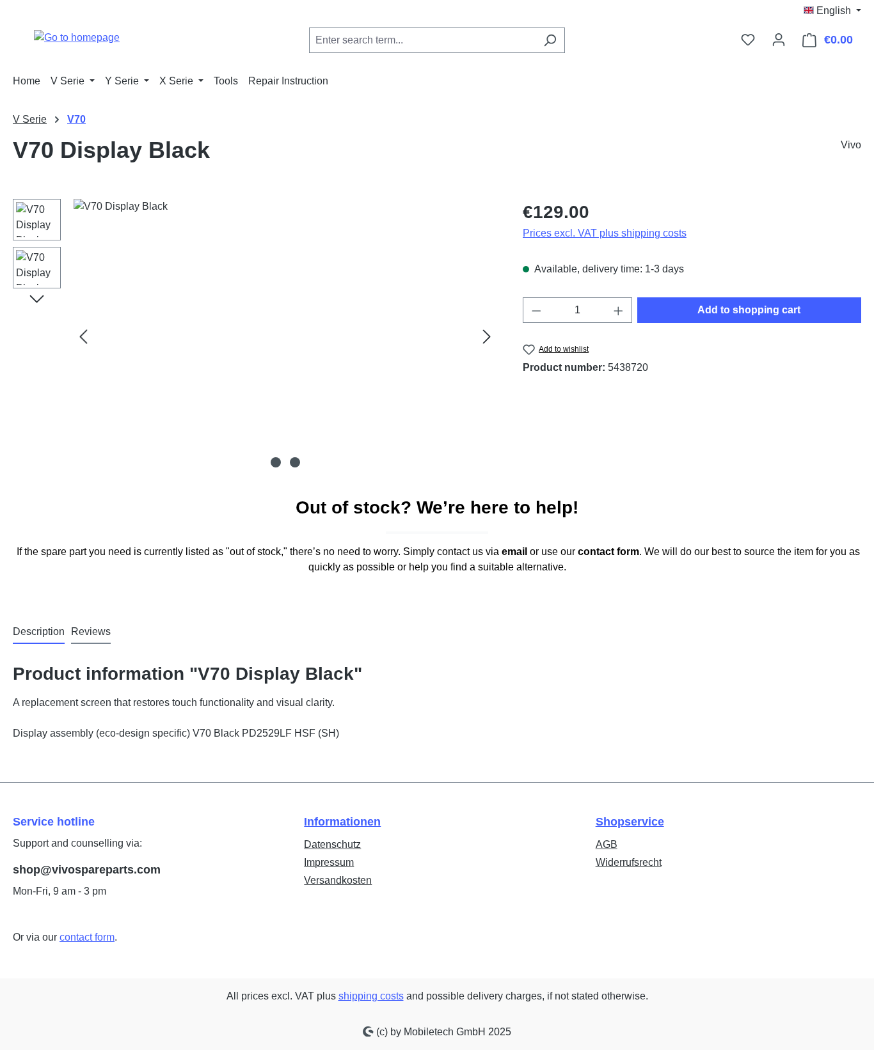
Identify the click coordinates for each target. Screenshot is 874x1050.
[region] (255, 336)
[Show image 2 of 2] (295, 462)
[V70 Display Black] (285, 336)
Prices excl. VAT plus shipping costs (605, 233)
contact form (87, 937)
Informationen (342, 821)
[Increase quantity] (618, 310)
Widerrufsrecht (629, 862)
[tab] (39, 632)
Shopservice (630, 821)
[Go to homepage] (77, 37)
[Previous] (83, 336)
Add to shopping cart (748, 309)
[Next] (487, 336)
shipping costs (371, 996)
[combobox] (422, 40)
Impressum (329, 862)
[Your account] (778, 39)
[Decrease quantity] (536, 310)
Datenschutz (332, 844)
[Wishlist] (748, 39)
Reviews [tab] (91, 631)
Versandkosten (338, 880)
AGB (606, 844)
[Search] (550, 40)
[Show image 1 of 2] (276, 462)
